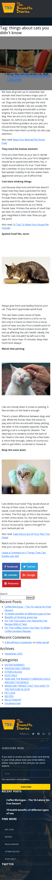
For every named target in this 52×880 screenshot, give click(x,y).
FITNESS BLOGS (13, 671)
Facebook (12, 566)
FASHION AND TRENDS (17, 668)
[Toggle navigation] (4, 21)
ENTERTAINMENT (15, 665)
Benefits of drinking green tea (21, 617)
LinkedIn (12, 575)
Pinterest (13, 583)
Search (3, 593)
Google (31, 575)
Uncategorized (13, 703)
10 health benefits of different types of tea (27, 613)
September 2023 (13, 653)
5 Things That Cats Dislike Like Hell (28, 77)
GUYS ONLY (11, 675)
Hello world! (42, 642)
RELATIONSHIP (13, 699)
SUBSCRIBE (26, 786)
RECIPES (9, 696)
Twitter (31, 566)
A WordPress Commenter (18, 642)
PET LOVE (10, 692)
